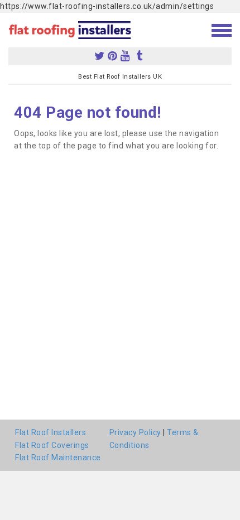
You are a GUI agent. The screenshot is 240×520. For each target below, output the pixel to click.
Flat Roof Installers (50, 432)
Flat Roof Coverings (52, 445)
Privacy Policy (135, 432)
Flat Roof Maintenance (58, 457)
